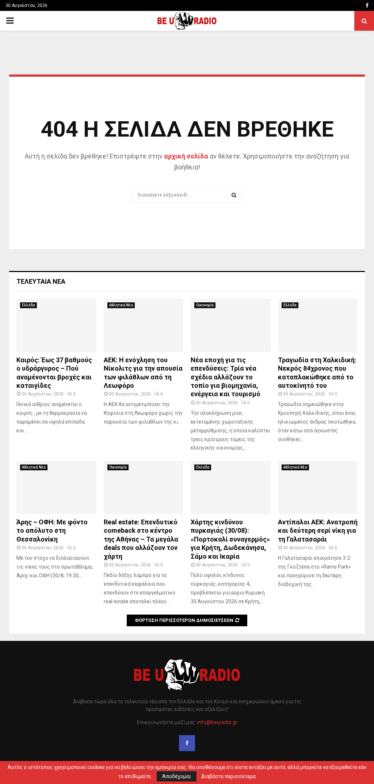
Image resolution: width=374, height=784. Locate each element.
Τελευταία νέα (40, 281)
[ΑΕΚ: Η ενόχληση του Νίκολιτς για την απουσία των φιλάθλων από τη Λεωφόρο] (144, 325)
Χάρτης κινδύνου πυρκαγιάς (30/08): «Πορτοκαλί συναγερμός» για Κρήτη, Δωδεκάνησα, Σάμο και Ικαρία (230, 539)
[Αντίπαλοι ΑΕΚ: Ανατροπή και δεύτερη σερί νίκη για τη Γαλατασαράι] (318, 487)
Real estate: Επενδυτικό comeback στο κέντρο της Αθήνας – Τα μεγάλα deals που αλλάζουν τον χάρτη (141, 539)
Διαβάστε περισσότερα (228, 776)
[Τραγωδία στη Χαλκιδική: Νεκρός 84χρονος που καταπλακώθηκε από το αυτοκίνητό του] (318, 325)
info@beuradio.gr (217, 722)
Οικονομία (205, 305)
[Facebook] (187, 743)
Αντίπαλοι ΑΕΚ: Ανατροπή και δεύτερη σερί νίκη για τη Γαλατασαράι (318, 530)
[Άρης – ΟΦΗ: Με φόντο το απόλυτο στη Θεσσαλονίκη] (56, 487)
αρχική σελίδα (186, 156)
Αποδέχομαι (176, 776)
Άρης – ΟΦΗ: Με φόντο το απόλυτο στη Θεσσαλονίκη (52, 530)
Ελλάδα (28, 305)
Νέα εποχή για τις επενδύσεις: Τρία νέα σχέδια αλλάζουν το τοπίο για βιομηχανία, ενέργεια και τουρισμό (225, 377)
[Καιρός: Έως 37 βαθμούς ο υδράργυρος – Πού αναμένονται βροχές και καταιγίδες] (56, 325)
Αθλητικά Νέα (121, 305)
